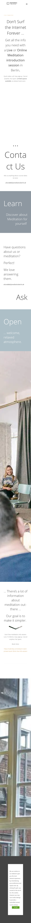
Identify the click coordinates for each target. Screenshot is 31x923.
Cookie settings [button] (14, 904)
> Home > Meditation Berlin (8, 15)
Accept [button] (15, 907)
